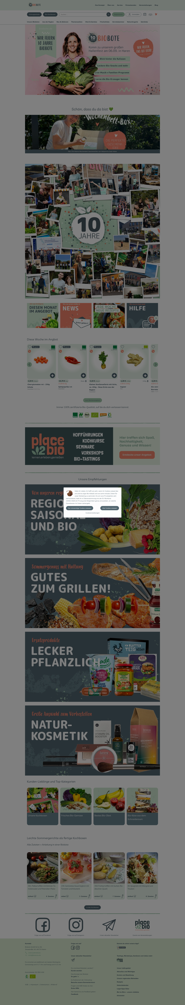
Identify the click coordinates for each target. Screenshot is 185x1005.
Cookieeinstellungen (93, 513)
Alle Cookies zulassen (109, 508)
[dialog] (92, 502)
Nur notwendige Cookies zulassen (79, 508)
